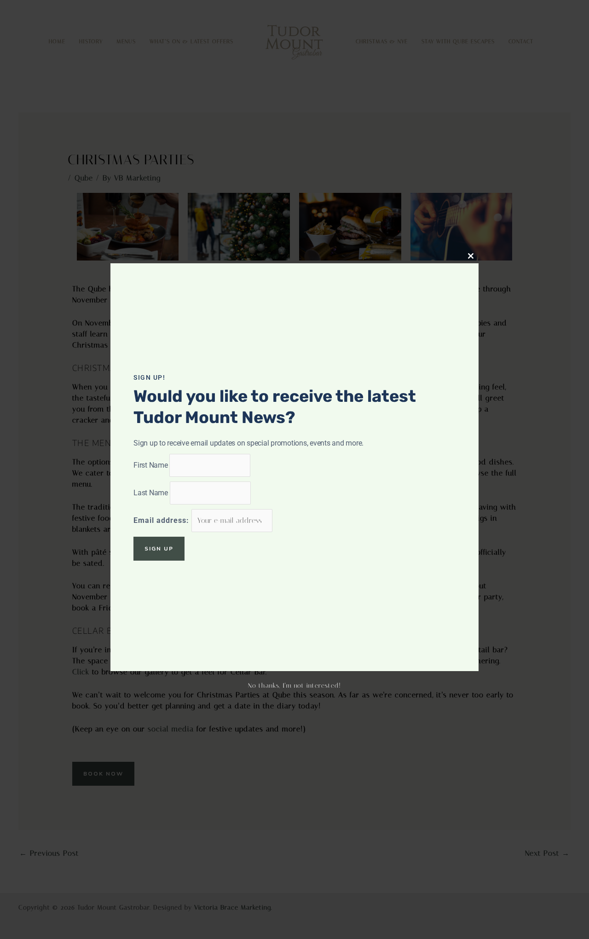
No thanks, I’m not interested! (294, 686)
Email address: (162, 520)
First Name (150, 465)
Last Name (150, 492)
